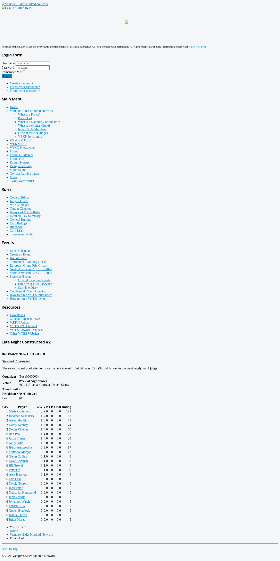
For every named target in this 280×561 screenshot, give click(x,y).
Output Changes (20, 208)
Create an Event (20, 254)
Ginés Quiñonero (20, 411)
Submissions (18, 169)
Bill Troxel (16, 465)
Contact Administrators (25, 173)
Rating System (19, 162)
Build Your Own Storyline (35, 284)
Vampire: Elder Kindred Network (31, 110)
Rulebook (16, 227)
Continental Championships (28, 291)
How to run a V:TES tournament (31, 295)
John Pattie (16, 488)
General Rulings (20, 219)
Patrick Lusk (17, 506)
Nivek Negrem (18, 483)
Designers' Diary (21, 166)
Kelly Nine (16, 443)
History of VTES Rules (25, 212)
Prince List (25, 118)
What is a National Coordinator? (39, 122)
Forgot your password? (25, 90)
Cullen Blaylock (19, 510)
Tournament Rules (22, 234)
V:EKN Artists (19, 322)
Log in (6, 76)
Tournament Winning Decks (28, 261)
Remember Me (11, 72)
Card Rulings (18, 223)
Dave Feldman (18, 461)
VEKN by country (30, 136)
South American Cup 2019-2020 (31, 273)
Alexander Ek (18, 420)
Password (8, 67)
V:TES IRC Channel (23, 326)
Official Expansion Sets (25, 318)
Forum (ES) (17, 158)
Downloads (17, 315)
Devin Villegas (18, 429)
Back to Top (10, 549)
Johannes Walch (19, 501)
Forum (14, 151)
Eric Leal (15, 479)
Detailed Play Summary (25, 216)
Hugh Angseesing (20, 447)
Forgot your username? (25, 87)
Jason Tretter (17, 438)
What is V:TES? (20, 140)
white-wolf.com (197, 46)
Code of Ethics (19, 197)
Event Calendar (20, 250)
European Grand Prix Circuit (28, 265)
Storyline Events (20, 276)
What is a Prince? (29, 114)
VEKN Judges (19, 205)
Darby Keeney (18, 425)
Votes (13, 177)
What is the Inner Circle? (34, 125)
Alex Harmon (18, 474)
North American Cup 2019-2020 (31, 269)
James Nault (17, 497)
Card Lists (16, 230)
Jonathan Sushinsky (21, 416)
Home (14, 107)
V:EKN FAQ (18, 144)
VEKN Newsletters (22, 147)
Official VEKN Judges (33, 133)
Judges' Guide (19, 201)
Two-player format (22, 181)
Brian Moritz (17, 519)
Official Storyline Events (34, 280)
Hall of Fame (18, 258)
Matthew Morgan (20, 452)
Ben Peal (14, 434)
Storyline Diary (28, 287)
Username (8, 63)
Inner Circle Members (32, 129)
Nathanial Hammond (22, 492)
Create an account (21, 83)
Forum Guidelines (21, 155)
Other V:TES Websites (24, 333)
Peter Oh (14, 470)
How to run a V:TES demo (27, 298)
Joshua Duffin (18, 515)
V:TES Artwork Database (26, 330)
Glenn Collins (18, 456)
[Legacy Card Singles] (17, 7)
